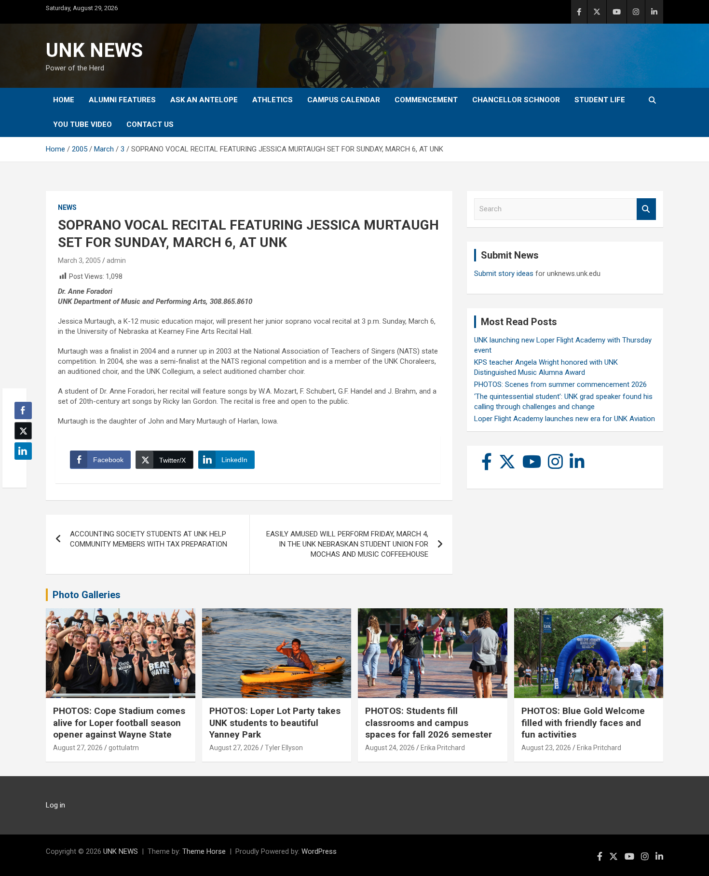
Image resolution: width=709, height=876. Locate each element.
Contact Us (150, 124)
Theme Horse (204, 851)
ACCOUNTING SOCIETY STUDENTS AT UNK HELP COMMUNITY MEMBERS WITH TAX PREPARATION (148, 539)
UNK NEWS (94, 50)
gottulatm (124, 748)
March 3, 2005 (79, 260)
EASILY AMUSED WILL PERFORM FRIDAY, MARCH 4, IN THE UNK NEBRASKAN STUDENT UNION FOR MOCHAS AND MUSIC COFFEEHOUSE (347, 544)
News (67, 207)
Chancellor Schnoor (516, 100)
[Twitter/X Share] (23, 430)
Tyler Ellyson (284, 748)
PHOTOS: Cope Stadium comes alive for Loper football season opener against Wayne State (119, 722)
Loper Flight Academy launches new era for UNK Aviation (564, 418)
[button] (20, 470)
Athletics (272, 100)
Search (646, 209)
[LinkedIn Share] (23, 451)
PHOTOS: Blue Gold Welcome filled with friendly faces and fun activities (583, 722)
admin (116, 260)
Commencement (426, 100)
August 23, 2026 (546, 748)
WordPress (319, 851)
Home (63, 100)
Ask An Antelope (204, 100)
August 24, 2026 (390, 748)
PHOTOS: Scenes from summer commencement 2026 (560, 384)
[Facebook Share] (23, 410)
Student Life (599, 100)
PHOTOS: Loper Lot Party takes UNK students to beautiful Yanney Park (275, 722)
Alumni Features (122, 100)
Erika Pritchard (443, 748)
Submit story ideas (503, 273)
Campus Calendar (343, 100)
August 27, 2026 (78, 748)
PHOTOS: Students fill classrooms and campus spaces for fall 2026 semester (428, 722)
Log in (55, 805)
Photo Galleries (87, 595)
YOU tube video (82, 124)
